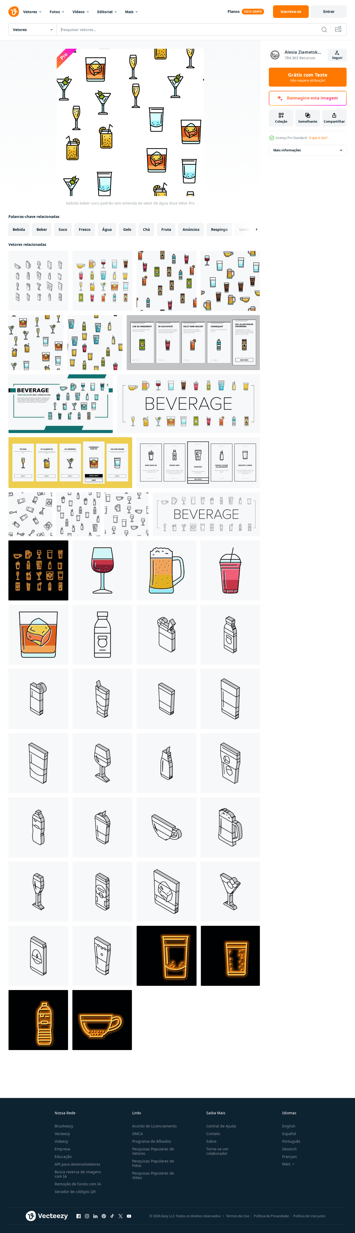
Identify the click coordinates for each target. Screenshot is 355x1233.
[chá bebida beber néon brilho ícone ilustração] (102, 1020)
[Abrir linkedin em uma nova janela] (95, 1216)
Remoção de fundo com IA (78, 1183)
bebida (19, 229)
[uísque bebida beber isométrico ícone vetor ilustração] (167, 892)
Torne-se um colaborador (217, 1151)
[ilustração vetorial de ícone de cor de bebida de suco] (230, 570)
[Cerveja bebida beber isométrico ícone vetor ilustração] (230, 827)
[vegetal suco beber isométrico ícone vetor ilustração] (38, 699)
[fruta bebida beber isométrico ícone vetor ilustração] (167, 699)
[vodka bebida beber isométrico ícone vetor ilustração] (38, 763)
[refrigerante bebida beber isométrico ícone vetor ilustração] (102, 956)
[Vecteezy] (13, 11)
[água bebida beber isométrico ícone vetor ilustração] (230, 699)
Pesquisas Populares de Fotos (153, 1163)
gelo (127, 229)
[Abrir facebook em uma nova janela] (78, 1216)
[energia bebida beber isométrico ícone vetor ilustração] (38, 956)
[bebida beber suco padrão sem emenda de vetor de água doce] (167, 281)
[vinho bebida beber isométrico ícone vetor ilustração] (102, 763)
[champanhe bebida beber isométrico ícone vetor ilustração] (38, 892)
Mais (129, 11)
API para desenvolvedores (77, 1164)
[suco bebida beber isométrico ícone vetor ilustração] (102, 827)
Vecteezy (62, 1133)
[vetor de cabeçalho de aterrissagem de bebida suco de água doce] (60, 403)
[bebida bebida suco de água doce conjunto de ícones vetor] (102, 281)
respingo (219, 229)
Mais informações (287, 150)
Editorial (104, 11)
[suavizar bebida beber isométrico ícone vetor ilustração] (102, 699)
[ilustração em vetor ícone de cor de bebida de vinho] (102, 570)
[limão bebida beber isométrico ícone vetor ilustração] (167, 635)
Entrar (329, 11)
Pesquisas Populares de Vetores (153, 1151)
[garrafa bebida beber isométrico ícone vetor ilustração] (230, 635)
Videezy (61, 1141)
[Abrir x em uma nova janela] (121, 1216)
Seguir (337, 58)
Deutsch (289, 1148)
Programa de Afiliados (151, 1141)
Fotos (55, 11)
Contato (213, 1133)
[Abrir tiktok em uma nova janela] (112, 1216)
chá (146, 229)
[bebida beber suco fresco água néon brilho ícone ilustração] (38, 570)
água (107, 229)
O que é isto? (318, 138)
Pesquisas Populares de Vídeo (153, 1175)
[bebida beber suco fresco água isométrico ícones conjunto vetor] (38, 281)
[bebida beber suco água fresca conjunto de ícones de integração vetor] (193, 342)
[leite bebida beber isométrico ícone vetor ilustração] (167, 763)
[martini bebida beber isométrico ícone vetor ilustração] (230, 892)
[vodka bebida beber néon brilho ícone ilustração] (167, 956)
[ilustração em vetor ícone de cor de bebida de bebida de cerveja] (167, 570)
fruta (166, 229)
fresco (85, 229)
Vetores (30, 11)
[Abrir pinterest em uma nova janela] (104, 1216)
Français (289, 1156)
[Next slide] (252, 229)
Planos (234, 11)
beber (42, 229)
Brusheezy (64, 1125)
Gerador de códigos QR (75, 1191)
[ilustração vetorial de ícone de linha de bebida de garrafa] (102, 635)
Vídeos (79, 11)
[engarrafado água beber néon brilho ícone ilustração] (38, 1020)
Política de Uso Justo (309, 1216)
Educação (63, 1156)
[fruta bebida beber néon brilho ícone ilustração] (230, 956)
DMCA (137, 1133)
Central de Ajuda (221, 1125)
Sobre (211, 1141)
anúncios (191, 229)
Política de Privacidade (271, 1216)
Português (291, 1141)
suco (63, 229)
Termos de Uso (237, 1216)
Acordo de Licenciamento (154, 1125)
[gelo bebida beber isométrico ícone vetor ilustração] (230, 763)
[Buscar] (324, 29)
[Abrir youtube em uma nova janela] (129, 1216)
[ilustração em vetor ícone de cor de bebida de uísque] (38, 635)
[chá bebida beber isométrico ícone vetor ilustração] (167, 827)
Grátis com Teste (307, 77)
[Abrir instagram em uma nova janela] (87, 1216)
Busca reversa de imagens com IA (78, 1174)
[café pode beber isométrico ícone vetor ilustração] (102, 892)
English (288, 1125)
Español (289, 1133)
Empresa (62, 1148)
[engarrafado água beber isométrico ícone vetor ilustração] (38, 827)
